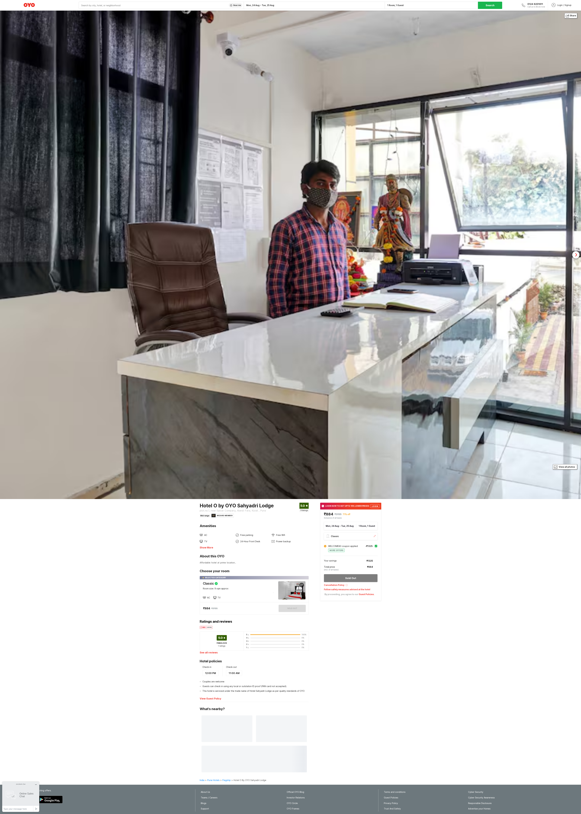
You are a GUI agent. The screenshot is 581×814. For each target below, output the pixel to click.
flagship (226, 780)
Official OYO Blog (295, 792)
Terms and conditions (394, 792)
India (202, 780)
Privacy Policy (391, 803)
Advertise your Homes (479, 808)
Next (575, 254)
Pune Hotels (213, 780)
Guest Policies (391, 797)
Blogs (203, 803)
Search (490, 5)
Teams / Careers (209, 797)
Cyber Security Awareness (481, 797)
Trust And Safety (392, 808)
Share (573, 15)
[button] (350, 586)
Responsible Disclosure (480, 803)
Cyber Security (475, 792)
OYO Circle (292, 803)
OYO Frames (293, 808)
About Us (205, 792)
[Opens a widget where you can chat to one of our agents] (20, 796)
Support (205, 808)
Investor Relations (296, 797)
